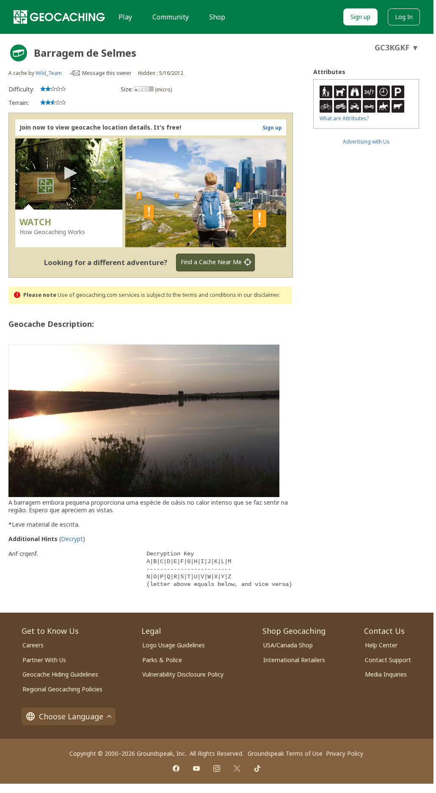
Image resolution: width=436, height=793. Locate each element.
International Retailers (294, 660)
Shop (217, 17)
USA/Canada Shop (288, 645)
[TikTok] (257, 768)
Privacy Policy (344, 753)
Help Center (381, 645)
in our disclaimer (258, 294)
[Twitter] (237, 768)
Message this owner (107, 73)
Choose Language (71, 716)
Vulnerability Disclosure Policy (183, 674)
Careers (33, 645)
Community (170, 17)
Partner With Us (44, 660)
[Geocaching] (59, 16)
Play (125, 17)
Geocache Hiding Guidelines (60, 674)
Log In (404, 17)
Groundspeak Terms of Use (285, 753)
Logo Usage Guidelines (173, 645)
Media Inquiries (386, 674)
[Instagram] (217, 768)
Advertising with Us (366, 141)
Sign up (360, 17)
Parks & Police (162, 660)
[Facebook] (176, 768)
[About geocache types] (18, 53)
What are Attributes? (344, 118)
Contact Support (388, 660)
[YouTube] (196, 768)
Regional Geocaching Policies (62, 689)
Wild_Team (49, 73)
